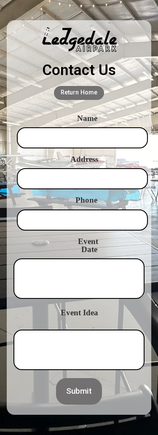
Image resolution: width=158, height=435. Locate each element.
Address (84, 159)
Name (87, 118)
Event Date (88, 245)
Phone (86, 200)
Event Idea (79, 313)
